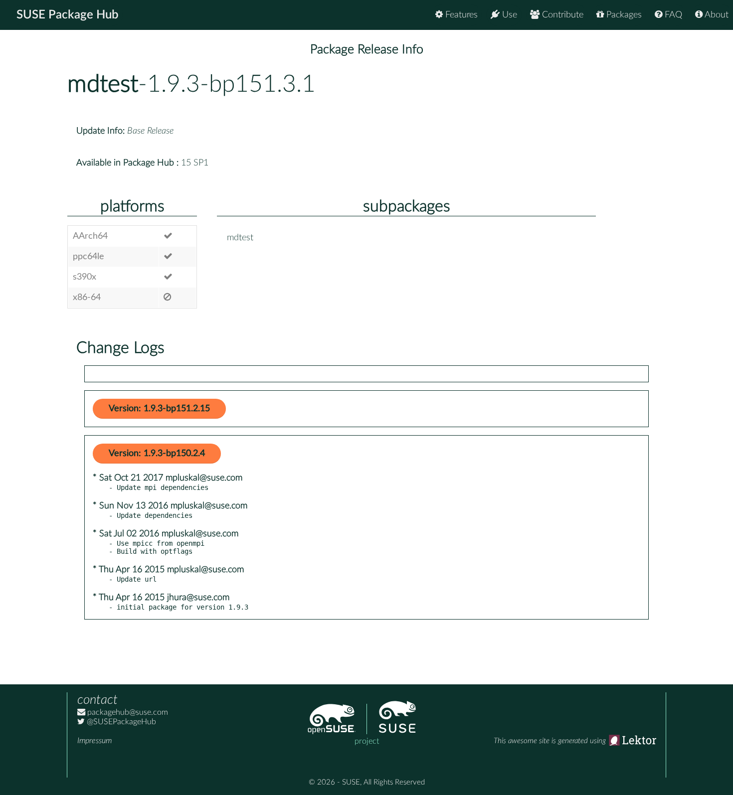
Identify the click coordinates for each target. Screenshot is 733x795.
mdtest (102, 84)
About (716, 14)
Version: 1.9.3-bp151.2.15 (159, 408)
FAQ (672, 14)
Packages (623, 14)
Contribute (561, 14)
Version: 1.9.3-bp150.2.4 (157, 453)
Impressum (94, 741)
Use (508, 14)
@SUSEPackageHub (120, 722)
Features (460, 14)
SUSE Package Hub (67, 15)
